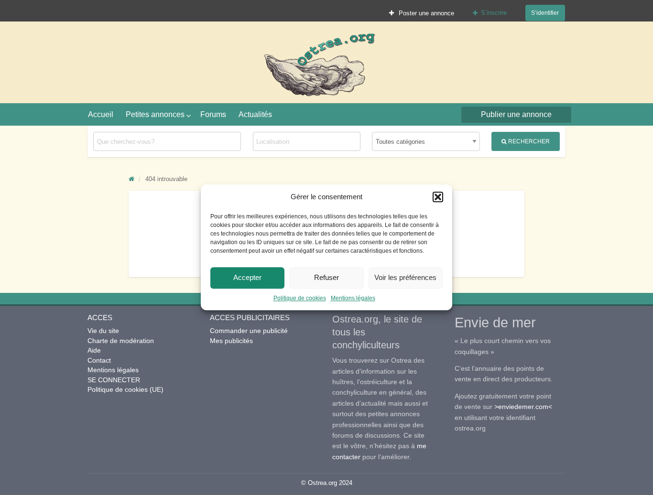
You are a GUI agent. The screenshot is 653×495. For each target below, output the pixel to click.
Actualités (255, 114)
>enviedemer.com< (523, 406)
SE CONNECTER (113, 380)
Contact (99, 360)
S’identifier (545, 13)
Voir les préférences (405, 277)
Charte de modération (120, 340)
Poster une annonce (425, 13)
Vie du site (103, 330)
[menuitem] (422, 13)
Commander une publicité (249, 330)
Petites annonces (155, 114)
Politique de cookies (299, 298)
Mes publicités (231, 340)
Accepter (247, 277)
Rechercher (528, 141)
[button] (438, 197)
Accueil (100, 114)
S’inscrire (494, 12)
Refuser (326, 277)
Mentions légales (353, 298)
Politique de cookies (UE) (125, 389)
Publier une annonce (516, 114)
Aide (94, 350)
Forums (213, 114)
